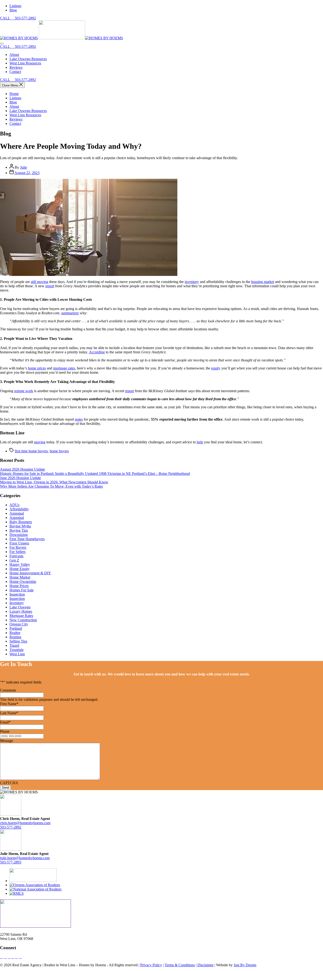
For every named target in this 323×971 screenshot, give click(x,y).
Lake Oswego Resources (28, 111)
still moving (39, 282)
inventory (192, 282)
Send (5, 787)
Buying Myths (20, 526)
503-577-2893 (10, 862)
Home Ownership (22, 582)
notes (79, 419)
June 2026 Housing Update (20, 478)
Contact (15, 123)
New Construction (23, 620)
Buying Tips (18, 530)
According (97, 352)
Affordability (19, 509)
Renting (15, 637)
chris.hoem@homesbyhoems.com (25, 823)
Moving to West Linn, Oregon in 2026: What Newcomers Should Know (54, 482)
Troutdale (16, 650)
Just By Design (245, 965)
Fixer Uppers (19, 543)
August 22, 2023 (26, 173)
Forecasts (16, 556)
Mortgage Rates (21, 616)
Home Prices (19, 586)
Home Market (19, 577)
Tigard (14, 645)
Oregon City (18, 624)
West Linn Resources (25, 115)
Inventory (16, 603)
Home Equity (19, 569)
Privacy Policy (151, 965)
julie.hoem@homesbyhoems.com (25, 858)
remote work (23, 391)
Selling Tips (18, 641)
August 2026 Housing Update (22, 469)
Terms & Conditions (180, 965)
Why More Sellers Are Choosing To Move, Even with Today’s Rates (51, 486)
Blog (13, 102)
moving (39, 442)
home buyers (59, 451)
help (200, 442)
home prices (37, 368)
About (14, 106)
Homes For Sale (21, 590)
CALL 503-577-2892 (18, 18)
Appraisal (16, 513)
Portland (15, 628)
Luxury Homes (20, 611)
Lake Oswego (20, 607)
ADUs (14, 505)
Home (14, 94)
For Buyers (17, 547)
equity (215, 368)
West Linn (17, 654)
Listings (15, 98)
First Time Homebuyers (27, 539)
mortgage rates (64, 368)
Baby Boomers (20, 522)
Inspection (17, 594)
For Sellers (17, 552)
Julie (23, 167)
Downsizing (18, 535)
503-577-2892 (10, 827)
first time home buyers (31, 451)
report (49, 286)
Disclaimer (205, 965)
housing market (262, 282)
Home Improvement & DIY (30, 573)
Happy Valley (19, 564)
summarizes (70, 313)
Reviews (15, 119)
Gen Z (14, 560)
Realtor (14, 633)
